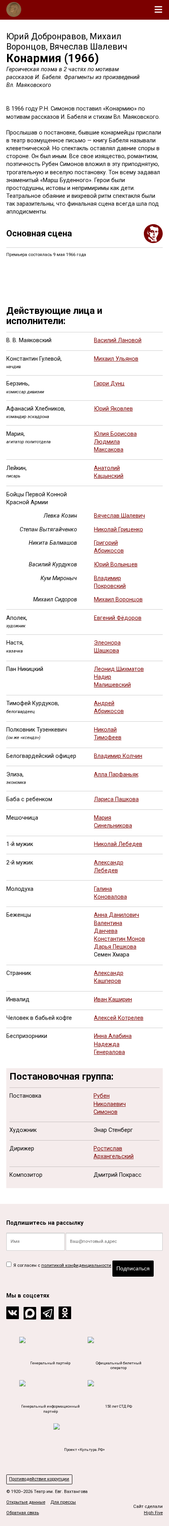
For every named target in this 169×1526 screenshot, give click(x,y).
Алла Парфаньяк (116, 774)
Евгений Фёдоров (117, 618)
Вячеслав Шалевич (119, 515)
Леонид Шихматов (119, 669)
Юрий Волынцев (116, 564)
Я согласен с (61, 1265)
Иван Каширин (113, 999)
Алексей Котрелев (118, 1018)
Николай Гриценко (118, 529)
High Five (153, 1512)
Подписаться (133, 1268)
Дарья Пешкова (115, 947)
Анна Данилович (116, 915)
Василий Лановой (117, 340)
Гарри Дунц (109, 383)
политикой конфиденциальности (76, 1265)
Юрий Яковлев (113, 408)
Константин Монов (119, 939)
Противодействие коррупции (39, 1479)
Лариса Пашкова (116, 799)
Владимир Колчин (118, 756)
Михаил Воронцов (118, 599)
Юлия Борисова (115, 434)
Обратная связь (22, 1512)
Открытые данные (25, 1502)
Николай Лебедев (118, 844)
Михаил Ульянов (116, 359)
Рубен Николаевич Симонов (110, 1104)
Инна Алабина (113, 1036)
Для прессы (63, 1502)
